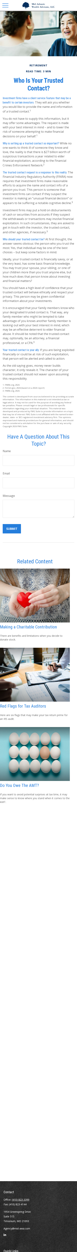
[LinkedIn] (5, 1236)
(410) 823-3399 (20, 1199)
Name (7, 451)
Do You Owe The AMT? (19, 785)
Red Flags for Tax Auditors (23, 706)
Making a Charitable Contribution (28, 627)
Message (9, 496)
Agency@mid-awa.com (17, 1228)
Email (6, 473)
